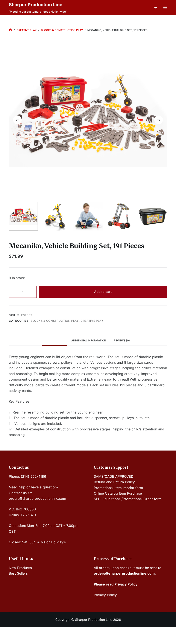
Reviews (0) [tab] (122, 340)
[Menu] (165, 7)
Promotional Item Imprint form (118, 488)
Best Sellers (18, 573)
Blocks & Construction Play (54, 320)
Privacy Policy (105, 595)
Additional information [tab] (88, 340)
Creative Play (91, 320)
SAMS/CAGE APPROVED (114, 476)
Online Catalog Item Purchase (118, 493)
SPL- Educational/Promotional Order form (128, 499)
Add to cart (103, 292)
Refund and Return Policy (114, 482)
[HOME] (10, 30)
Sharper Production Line (35, 4)
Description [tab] (55, 340)
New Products (20, 568)
